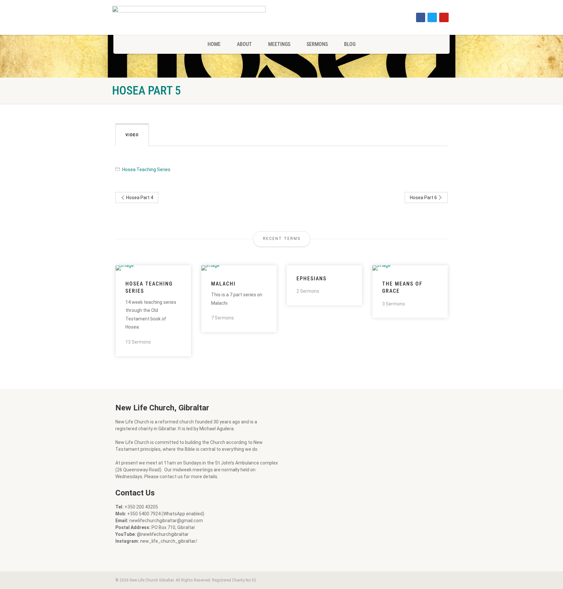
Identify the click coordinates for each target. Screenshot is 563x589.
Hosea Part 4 (139, 197)
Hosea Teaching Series (146, 169)
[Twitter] (432, 17)
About (244, 44)
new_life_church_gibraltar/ (168, 541)
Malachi (223, 284)
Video (132, 135)
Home (214, 44)
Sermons (317, 44)
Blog (349, 44)
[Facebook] (421, 17)
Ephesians (311, 278)
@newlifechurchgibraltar (163, 534)
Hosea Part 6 (424, 197)
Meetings (279, 44)
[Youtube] (444, 17)
